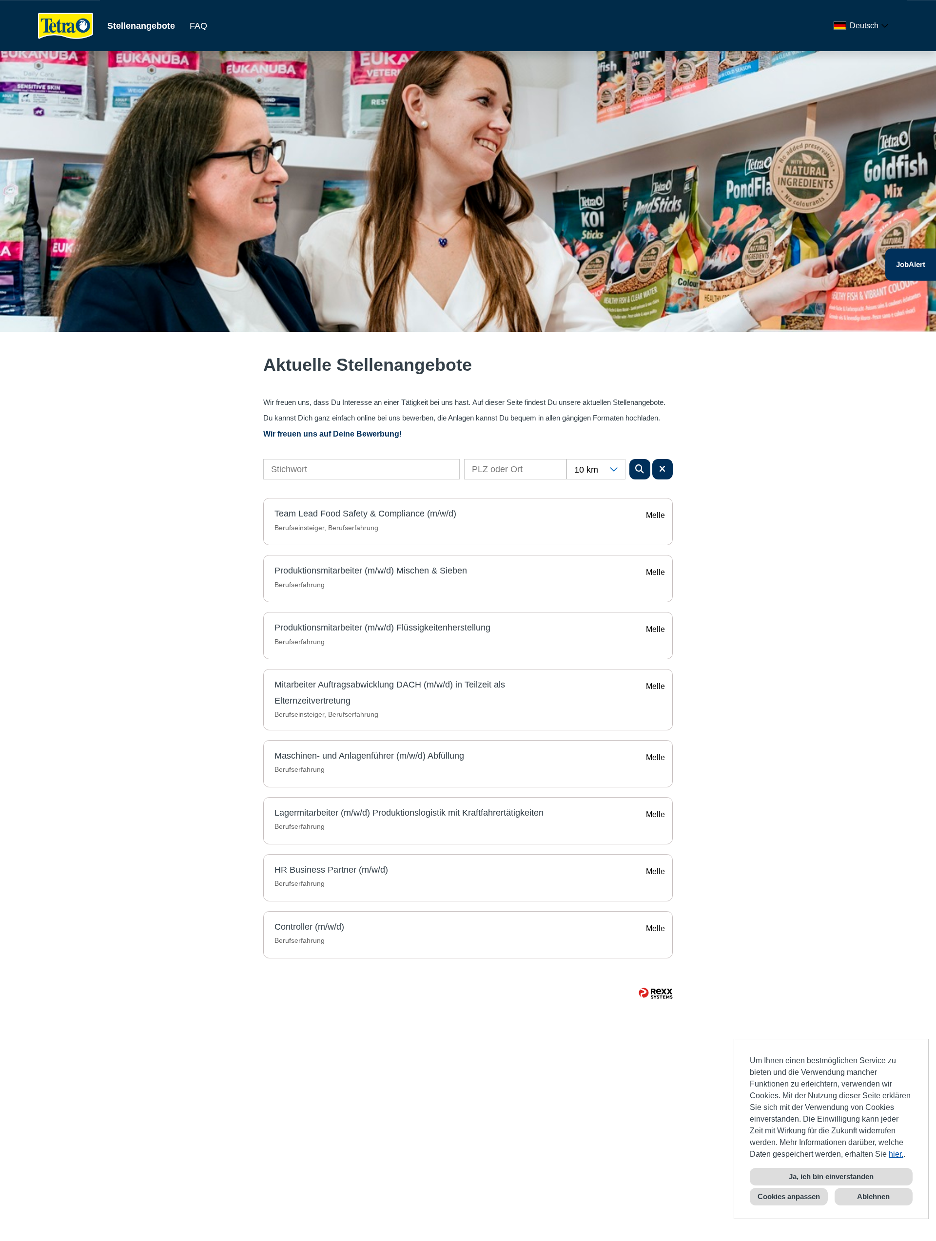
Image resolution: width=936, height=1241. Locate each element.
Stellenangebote (141, 26)
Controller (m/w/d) (309, 927)
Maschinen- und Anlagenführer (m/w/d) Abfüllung (369, 756)
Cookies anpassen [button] (789, 1196)
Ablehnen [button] (873, 1196)
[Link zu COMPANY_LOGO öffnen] (66, 25)
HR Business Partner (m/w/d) (331, 870)
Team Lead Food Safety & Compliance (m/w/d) (365, 513)
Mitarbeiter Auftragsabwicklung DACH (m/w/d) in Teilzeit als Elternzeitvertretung (389, 692)
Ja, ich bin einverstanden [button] (831, 1176)
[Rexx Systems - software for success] (656, 993)
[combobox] (863, 26)
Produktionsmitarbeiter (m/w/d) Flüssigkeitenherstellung (382, 627)
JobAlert (910, 264)
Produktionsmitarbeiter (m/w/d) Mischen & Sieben (370, 570)
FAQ (198, 26)
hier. (896, 1154)
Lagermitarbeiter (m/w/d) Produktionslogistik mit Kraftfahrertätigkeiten (409, 813)
